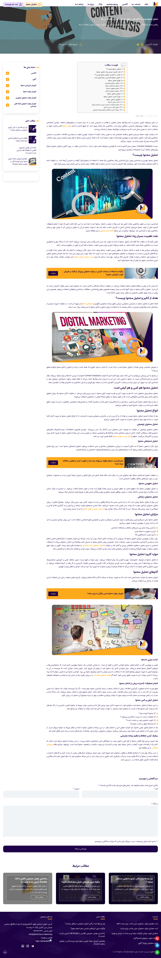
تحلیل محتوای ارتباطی (112, 91)
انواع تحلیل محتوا (114, 80)
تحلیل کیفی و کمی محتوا (111, 107)
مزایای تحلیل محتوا (114, 94)
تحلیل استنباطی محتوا (112, 86)
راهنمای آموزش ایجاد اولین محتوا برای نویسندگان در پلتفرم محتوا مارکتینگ (82, 943)
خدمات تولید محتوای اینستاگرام (146, 938)
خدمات (137, 4)
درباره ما (91, 4)
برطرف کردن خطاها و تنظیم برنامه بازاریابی (106, 110)
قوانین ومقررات (46, 937)
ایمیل (76, 788)
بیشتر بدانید (144, 897)
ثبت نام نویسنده (11, 4)
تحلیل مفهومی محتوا (112, 88)
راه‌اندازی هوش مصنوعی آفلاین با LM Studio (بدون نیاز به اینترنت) (82, 935)
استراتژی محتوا (87, 303)
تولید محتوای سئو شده (102, 675)
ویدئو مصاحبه (112, 4)
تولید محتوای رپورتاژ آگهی (148, 943)
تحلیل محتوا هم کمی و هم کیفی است (107, 77)
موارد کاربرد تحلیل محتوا (112, 96)
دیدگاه (155, 803)
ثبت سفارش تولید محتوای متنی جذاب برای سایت (139, 928)
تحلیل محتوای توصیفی (112, 83)
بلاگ (100, 4)
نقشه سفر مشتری (106, 230)
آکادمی (125, 4)
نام (156, 788)
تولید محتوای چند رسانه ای (92, 545)
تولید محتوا (67, 126)
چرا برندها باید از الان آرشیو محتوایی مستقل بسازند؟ (85, 923)
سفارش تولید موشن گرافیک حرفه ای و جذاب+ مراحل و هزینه (135, 933)
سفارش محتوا (31, 4)
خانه (146, 4)
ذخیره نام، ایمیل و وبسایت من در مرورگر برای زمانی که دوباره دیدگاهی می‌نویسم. (125, 841)
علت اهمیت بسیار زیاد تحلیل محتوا (108, 72)
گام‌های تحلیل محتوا (113, 99)
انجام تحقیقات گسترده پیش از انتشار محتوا (105, 105)
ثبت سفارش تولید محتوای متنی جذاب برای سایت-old (137, 923)
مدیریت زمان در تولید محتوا (93, 509)
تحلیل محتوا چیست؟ (113, 69)
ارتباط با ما (79, 4)
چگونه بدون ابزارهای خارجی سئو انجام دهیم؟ (88, 928)
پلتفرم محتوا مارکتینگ (149, 24)
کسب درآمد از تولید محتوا (84, 257)
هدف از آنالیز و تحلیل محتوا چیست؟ (107, 75)
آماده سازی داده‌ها (113, 102)
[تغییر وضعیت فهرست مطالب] (122, 65)
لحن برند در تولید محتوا (122, 436)
